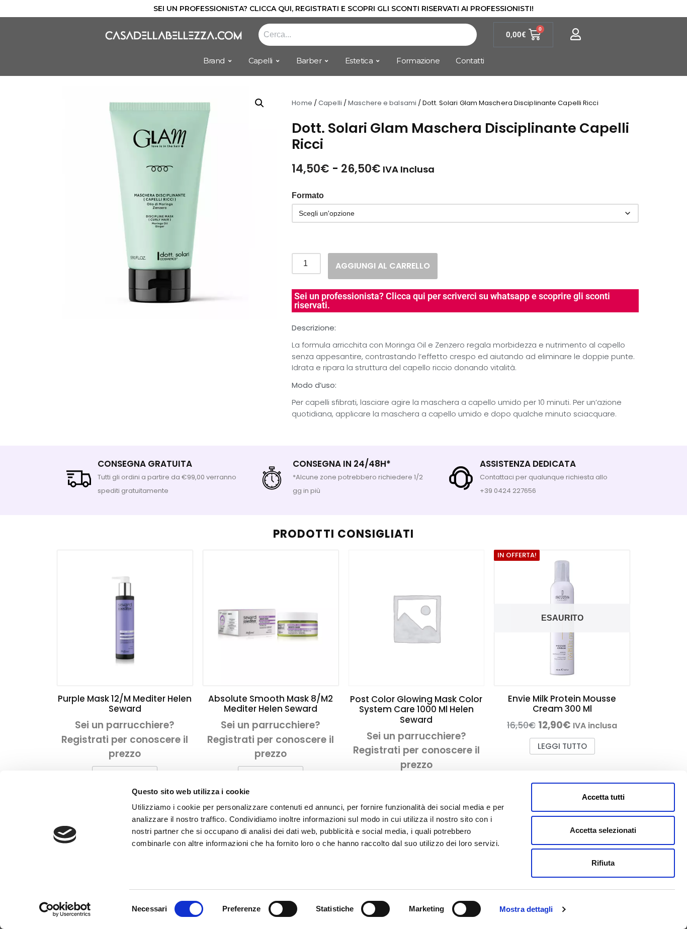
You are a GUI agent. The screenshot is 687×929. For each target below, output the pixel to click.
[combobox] (368, 35)
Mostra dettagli (526, 909)
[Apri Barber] (326, 61)
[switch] (283, 909)
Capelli (330, 103)
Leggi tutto (562, 746)
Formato (308, 196)
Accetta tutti (603, 797)
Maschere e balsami (382, 103)
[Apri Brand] (229, 61)
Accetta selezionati (603, 830)
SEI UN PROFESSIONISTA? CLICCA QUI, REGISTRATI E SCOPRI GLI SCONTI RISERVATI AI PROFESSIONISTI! (343, 8)
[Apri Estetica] (377, 61)
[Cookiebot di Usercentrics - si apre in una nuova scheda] (65, 909)
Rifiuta (603, 863)
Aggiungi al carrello (382, 266)
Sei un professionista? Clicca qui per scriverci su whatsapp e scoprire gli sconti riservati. (452, 300)
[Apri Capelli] (277, 61)
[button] (259, 103)
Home (302, 103)
